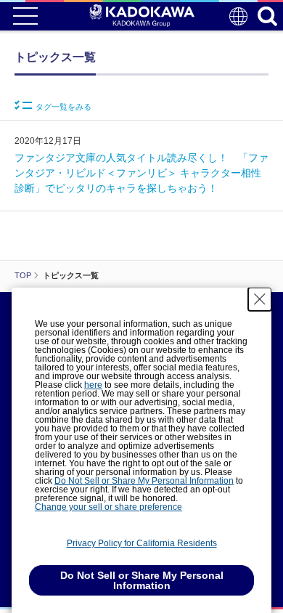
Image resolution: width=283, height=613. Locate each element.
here (93, 385)
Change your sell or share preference (108, 507)
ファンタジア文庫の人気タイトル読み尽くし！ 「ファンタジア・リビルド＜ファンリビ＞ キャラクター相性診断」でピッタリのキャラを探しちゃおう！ (141, 173)
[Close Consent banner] (259, 299)
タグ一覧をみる (63, 106)
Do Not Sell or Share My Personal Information (144, 480)
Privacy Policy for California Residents (142, 543)
